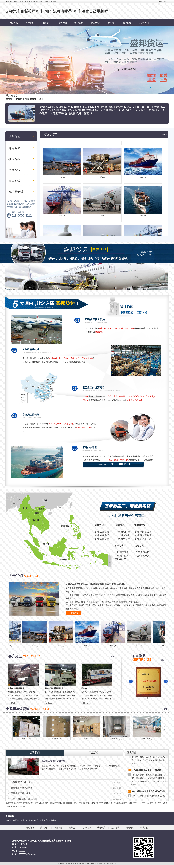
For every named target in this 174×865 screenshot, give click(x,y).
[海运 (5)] (47, 632)
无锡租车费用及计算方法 (54, 761)
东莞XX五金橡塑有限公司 (54, 688)
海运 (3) (62, 195)
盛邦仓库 (111, 23)
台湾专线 (14, 170)
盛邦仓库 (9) (84, 739)
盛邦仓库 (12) (24, 739)
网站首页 (13, 23)
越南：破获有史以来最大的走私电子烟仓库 (149, 771)
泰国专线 (14, 181)
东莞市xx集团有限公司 (16, 688)
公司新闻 (35, 752)
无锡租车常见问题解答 (22, 788)
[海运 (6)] (125, 632)
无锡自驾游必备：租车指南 (24, 799)
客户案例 (78, 23)
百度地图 (113, 863)
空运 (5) (102, 234)
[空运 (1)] (99, 632)
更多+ (164, 134)
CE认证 (148, 698)
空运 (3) (102, 157)
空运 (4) (62, 157)
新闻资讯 (127, 23)
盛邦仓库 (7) (145, 739)
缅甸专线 (14, 159)
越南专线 (14, 148)
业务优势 (95, 23)
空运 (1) (102, 195)
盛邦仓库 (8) (114, 739)
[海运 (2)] (151, 632)
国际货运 (46, 23)
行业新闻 (93, 752)
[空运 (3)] (21, 632)
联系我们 (144, 23)
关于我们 (30, 23)
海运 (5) (143, 157)
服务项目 (62, 23)
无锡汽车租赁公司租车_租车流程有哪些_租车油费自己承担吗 (31, 820)
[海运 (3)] (73, 632)
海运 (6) (143, 195)
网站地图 (162, 1)
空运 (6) (62, 234)
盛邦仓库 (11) (54, 739)
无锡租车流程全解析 (21, 793)
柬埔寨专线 (15, 191)
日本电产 (84, 688)
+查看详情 (73, 613)
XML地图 (105, 863)
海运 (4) (143, 234)
